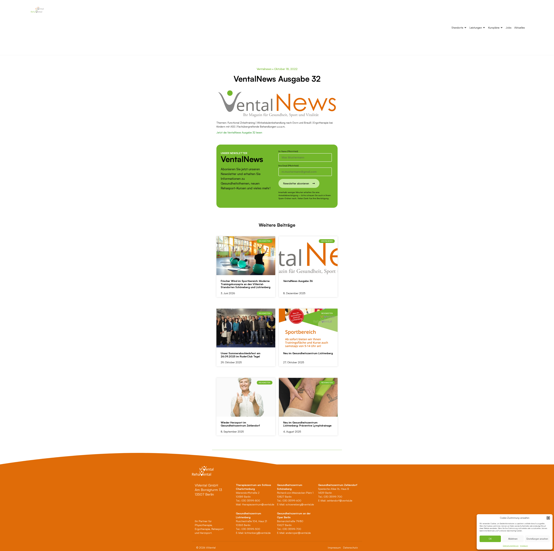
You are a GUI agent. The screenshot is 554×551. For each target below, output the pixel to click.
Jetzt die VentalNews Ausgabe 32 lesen (239, 132)
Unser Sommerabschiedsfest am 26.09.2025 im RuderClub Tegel (240, 355)
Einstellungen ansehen (537, 538)
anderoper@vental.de (298, 532)
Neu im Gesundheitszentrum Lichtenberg (308, 353)
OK (490, 538)
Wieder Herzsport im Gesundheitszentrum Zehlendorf (240, 424)
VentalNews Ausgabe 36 (298, 280)
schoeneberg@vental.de (300, 504)
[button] (548, 518)
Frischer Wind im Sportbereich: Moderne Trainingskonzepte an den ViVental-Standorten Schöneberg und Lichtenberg (245, 284)
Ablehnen (512, 538)
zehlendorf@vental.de (339, 500)
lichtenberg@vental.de (258, 532)
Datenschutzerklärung (511, 546)
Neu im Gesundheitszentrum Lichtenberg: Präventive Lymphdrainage (307, 424)
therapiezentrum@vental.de (258, 504)
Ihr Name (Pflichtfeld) (288, 151)
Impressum (524, 546)
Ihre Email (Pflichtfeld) (288, 166)
